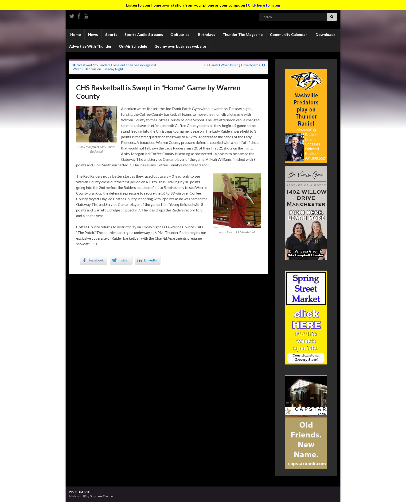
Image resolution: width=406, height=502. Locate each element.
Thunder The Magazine (243, 34)
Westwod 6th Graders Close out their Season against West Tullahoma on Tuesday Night (114, 67)
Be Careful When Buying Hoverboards (232, 65)
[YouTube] (86, 15)
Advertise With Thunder (90, 46)
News (93, 34)
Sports (111, 34)
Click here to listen (264, 5)
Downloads (325, 34)
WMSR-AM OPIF (79, 492)
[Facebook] (79, 15)
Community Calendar (288, 34)
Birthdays (206, 34)
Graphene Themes (101, 496)
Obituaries (179, 34)
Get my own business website (180, 46)
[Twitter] (71, 15)
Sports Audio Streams (144, 34)
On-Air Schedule (133, 46)
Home (75, 34)
